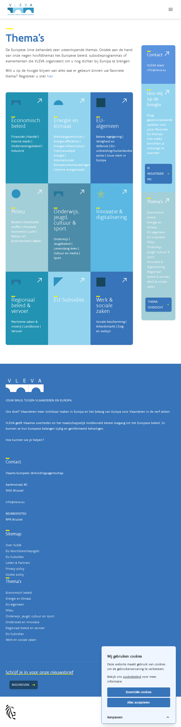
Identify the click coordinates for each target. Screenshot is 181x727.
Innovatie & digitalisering (111, 214)
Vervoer (16, 331)
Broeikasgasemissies (68, 137)
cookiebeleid (132, 677)
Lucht (32, 232)
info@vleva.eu (156, 70)
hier (50, 76)
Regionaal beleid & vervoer (23, 305)
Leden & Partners (18, 563)
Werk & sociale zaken (104, 305)
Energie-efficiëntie (66, 141)
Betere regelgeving (109, 137)
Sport (57, 258)
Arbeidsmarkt (105, 326)
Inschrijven (20, 685)
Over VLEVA (13, 545)
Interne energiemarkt (70, 170)
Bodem (16, 222)
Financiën (18, 137)
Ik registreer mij (155, 173)
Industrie (17, 151)
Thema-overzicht (155, 304)
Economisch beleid (25, 123)
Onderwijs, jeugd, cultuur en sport (30, 616)
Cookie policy (15, 575)
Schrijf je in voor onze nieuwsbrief (39, 672)
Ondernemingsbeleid (26, 146)
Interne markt (21, 141)
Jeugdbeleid (62, 244)
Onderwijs (61, 239)
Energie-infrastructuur (69, 146)
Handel (32, 137)
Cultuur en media (66, 253)
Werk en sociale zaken (21, 640)
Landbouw (31, 326)
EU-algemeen (107, 123)
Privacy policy (15, 569)
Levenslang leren (65, 248)
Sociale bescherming (110, 322)
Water (37, 241)
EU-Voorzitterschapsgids (22, 551)
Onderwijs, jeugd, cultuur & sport (66, 220)
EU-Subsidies (69, 299)
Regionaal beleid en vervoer (25, 628)
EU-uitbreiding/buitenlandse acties (114, 151)
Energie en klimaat (66, 123)
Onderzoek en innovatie (22, 622)
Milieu (18, 211)
